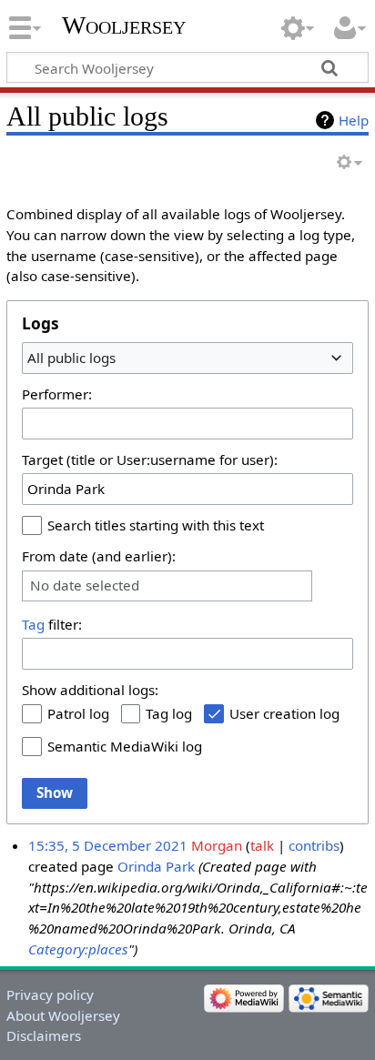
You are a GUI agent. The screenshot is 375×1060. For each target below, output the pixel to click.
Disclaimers (43, 1035)
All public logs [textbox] (71, 357)
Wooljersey (124, 25)
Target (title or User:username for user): (150, 459)
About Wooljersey (63, 1015)
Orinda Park (156, 866)
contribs (314, 845)
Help (354, 120)
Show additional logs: (90, 690)
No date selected (84, 585)
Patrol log (78, 713)
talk (262, 845)
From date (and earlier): (99, 556)
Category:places (78, 949)
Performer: (57, 394)
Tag (33, 624)
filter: (52, 624)
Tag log (169, 713)
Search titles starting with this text (155, 525)
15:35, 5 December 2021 (108, 845)
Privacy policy (50, 994)
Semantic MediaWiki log (124, 746)
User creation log (284, 713)
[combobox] (187, 357)
